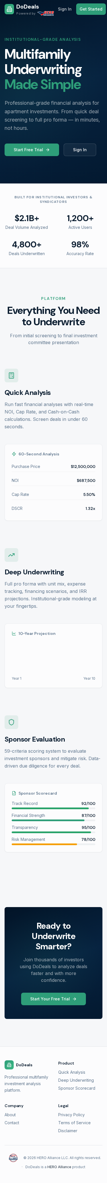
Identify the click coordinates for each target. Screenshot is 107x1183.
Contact (12, 1122)
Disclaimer (67, 1130)
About (10, 1114)
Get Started (91, 9)
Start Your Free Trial (50, 998)
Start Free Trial (28, 149)
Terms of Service (74, 1122)
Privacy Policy (71, 1114)
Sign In (65, 9)
